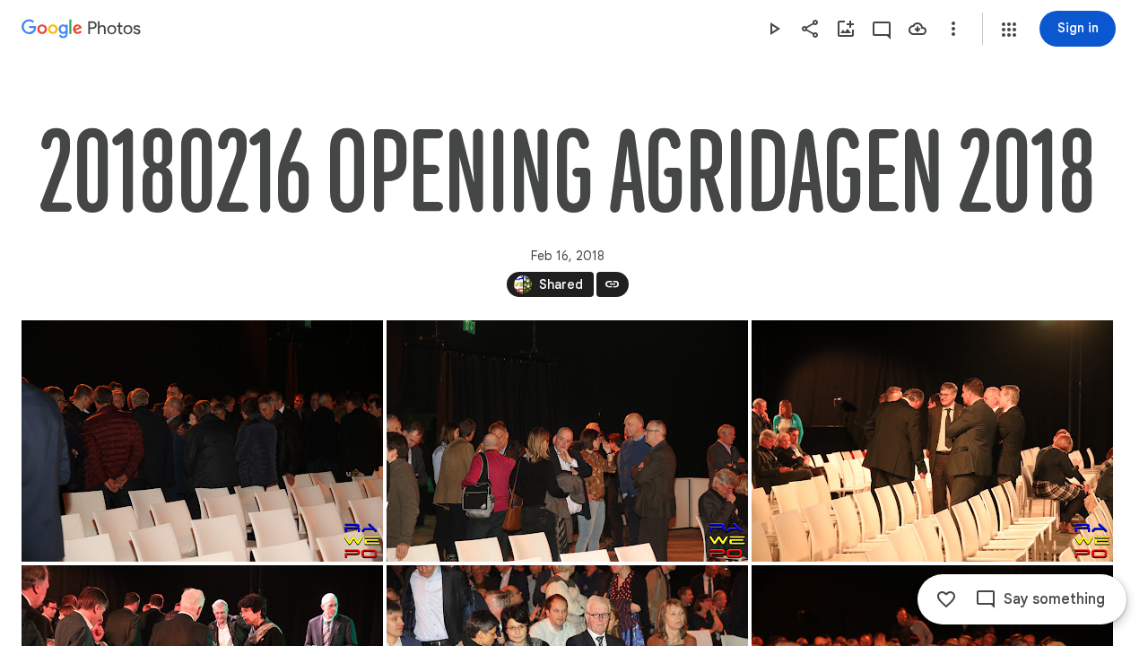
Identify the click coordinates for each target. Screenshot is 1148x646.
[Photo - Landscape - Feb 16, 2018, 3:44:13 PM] (202, 441)
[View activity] (882, 29)
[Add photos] (846, 29)
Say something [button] (1054, 599)
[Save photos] (917, 29)
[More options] (953, 29)
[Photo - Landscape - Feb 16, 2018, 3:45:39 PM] (567, 441)
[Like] (946, 599)
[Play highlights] (774, 28)
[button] (1009, 30)
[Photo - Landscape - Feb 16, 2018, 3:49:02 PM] (932, 441)
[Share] (810, 29)
